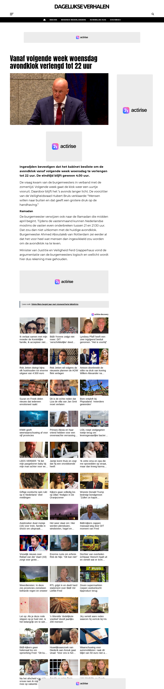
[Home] (44, 19)
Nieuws (53, 20)
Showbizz (115, 20)
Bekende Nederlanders (73, 20)
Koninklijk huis (98, 20)
